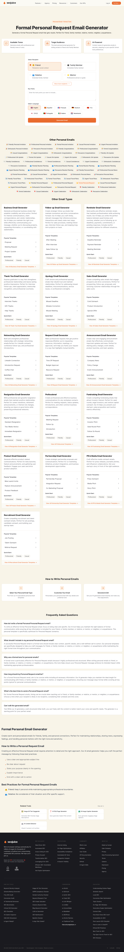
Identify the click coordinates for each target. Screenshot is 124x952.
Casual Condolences (71, 161)
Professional (9, 260)
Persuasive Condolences (17, 166)
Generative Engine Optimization (102, 908)
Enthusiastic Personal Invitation (17, 149)
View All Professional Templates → (62, 444)
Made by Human (107, 845)
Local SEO (96, 895)
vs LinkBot (65, 905)
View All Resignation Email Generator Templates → (21, 446)
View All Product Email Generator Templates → (20, 505)
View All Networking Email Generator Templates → (21, 385)
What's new (83, 845)
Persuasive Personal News (103, 174)
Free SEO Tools (8, 884)
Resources (62, 3)
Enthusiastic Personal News (81, 174)
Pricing (54, 3)
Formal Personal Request (85, 183)
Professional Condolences (32, 161)
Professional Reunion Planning (62, 166)
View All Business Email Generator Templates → (20, 266)
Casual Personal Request (107, 183)
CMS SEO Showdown (10, 918)
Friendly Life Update (106, 153)
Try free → (116, 3)
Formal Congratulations (109, 149)
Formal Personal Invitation (64, 144)
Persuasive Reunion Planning (63, 170)
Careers (104, 861)
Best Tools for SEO (98, 931)
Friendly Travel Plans (13, 178)
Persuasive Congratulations (85, 153)
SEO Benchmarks (9, 905)
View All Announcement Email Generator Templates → (103, 385)
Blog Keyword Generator (40, 908)
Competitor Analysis (63, 858)
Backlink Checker (38, 918)
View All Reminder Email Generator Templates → (103, 264)
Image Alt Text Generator (40, 888)
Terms (103, 858)
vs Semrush (65, 891)
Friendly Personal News (85, 170)
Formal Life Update (34, 157)
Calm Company (106, 848)
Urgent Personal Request (17, 187)
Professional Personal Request (62, 183)
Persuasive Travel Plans (16, 183)
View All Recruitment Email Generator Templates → (21, 562)
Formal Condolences (53, 161)
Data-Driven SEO (40, 845)
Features (38, 3)
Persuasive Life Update (110, 157)
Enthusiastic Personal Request (41, 187)
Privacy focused (40, 855)
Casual (27, 260)
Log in (108, 3)
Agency (47, 3)
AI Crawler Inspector (10, 914)
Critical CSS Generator (10, 908)
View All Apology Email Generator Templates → (62, 326)
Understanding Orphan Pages (102, 888)
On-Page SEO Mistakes (100, 905)
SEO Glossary (97, 938)
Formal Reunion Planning (85, 166)
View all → (101, 806)
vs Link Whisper (66, 901)
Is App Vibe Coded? (38, 921)
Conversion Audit (9, 898)
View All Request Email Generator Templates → (62, 385)
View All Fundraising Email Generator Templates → (103, 446)
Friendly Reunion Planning (39, 166)
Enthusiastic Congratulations (61, 153)
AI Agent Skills (84, 865)
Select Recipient (33, 59)
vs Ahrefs (65, 888)
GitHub (82, 861)
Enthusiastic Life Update (89, 157)
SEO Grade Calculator (39, 901)
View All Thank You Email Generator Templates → (20, 326)
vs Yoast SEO (66, 898)
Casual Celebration (41, 191)
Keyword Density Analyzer (12, 888)
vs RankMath (66, 911)
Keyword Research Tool (40, 898)
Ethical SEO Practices (99, 928)
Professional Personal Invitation (40, 144)
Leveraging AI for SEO (42, 861)
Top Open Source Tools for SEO (102, 934)
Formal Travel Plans (53, 178)
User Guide (83, 851)
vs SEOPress (66, 914)
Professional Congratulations (87, 149)
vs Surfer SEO (66, 895)
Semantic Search (98, 891)
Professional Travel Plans (33, 178)
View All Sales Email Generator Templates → (103, 326)
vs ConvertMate (67, 908)
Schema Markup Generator (12, 891)
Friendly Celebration (87, 187)
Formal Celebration (23, 191)
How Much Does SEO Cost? (101, 914)
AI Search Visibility (62, 861)
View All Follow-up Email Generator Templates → (62, 264)
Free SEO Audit (8, 895)
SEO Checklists (8, 911)
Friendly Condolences (12, 161)
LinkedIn (112, 948)
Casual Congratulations (18, 153)
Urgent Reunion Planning (15, 170)
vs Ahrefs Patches (67, 918)
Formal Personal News (19, 174)
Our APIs (83, 3)
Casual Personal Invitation (86, 144)
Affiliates (82, 848)
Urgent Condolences (90, 161)
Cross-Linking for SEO (42, 851)
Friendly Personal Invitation (16, 144)
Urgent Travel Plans (89, 178)
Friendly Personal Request (38, 183)
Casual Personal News (39, 174)
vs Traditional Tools (68, 921)
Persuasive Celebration (99, 191)
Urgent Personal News (59, 174)
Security (82, 858)
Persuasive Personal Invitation (42, 149)
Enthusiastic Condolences (111, 161)
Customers (73, 3)
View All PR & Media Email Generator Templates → (103, 503)
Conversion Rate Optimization (102, 898)
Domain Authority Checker (40, 895)
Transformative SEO (41, 858)
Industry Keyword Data (39, 905)
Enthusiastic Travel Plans (109, 178)
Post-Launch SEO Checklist (101, 921)
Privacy (104, 851)
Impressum (105, 865)
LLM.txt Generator (38, 911)
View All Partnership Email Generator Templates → (62, 503)
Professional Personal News (107, 170)
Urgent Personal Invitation (108, 144)
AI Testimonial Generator (11, 901)
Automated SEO (40, 848)
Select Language (33, 104)
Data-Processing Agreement (110, 855)
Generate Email (62, 120)
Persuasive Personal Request (65, 187)
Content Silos (97, 911)
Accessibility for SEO (99, 918)
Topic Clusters (97, 901)
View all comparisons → (69, 924)
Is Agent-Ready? (9, 921)
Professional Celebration (107, 187)
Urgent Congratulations (39, 153)
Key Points (31, 89)
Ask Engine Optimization (42, 870)
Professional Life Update (14, 157)
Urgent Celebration (59, 191)
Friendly (18, 260)
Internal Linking (62, 845)
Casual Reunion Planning (107, 166)
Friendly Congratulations (65, 149)
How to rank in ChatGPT (100, 924)
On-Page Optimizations (64, 848)
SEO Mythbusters (38, 914)
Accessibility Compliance (64, 851)
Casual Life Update (51, 157)
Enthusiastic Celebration (78, 191)
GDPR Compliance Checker (41, 891)
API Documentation (85, 855)
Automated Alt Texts (63, 855)
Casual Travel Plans (71, 178)
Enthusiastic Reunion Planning (38, 170)
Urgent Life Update (69, 157)
